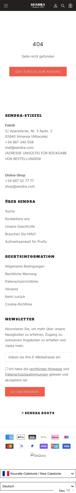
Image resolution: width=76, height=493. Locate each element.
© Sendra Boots (38, 413)
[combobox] (38, 473)
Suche (10, 211)
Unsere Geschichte (20, 226)
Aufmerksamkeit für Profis (26, 241)
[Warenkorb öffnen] (70, 5)
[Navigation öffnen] (6, 5)
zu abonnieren (25, 392)
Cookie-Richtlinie (18, 304)
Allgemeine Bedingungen (24, 266)
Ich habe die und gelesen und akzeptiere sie (37, 374)
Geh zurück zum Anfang (38, 71)
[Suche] (63, 5)
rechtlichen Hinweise (45, 369)
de (68, 490)
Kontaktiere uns (17, 219)
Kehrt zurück (15, 296)
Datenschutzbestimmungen (26, 374)
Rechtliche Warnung (21, 274)
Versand (11, 289)
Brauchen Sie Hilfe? (20, 234)
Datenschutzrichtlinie (21, 281)
